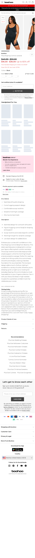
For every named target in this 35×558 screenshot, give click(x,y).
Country (17, 456)
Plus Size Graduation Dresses (17, 353)
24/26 (10, 76)
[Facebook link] (17, 468)
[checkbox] (2, 96)
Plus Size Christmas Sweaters (17, 369)
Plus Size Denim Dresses (17, 366)
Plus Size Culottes (9, 372)
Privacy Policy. (25, 413)
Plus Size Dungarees (24, 372)
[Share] (31, 13)
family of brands (7, 410)
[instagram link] (9, 468)
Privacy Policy (28, 96)
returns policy (24, 178)
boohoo (4, 52)
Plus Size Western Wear (17, 363)
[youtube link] (21, 468)
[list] (17, 6)
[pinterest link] (13, 468)
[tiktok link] (25, 468)
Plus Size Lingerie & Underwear (18, 13)
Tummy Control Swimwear (17, 359)
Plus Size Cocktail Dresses (17, 350)
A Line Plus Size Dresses (17, 356)
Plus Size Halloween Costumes (17, 343)
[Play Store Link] (16, 452)
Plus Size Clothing (5, 13)
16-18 (16, 76)
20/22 (4, 76)
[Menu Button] (2, 2)
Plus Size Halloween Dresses (17, 346)
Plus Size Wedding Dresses (17, 340)
